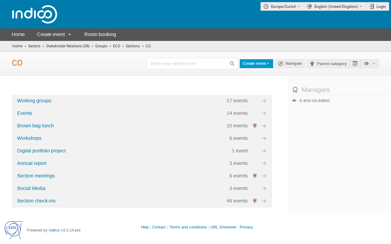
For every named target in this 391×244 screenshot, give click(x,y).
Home (18, 34)
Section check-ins (36, 201)
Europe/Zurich (283, 6)
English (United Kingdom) (336, 6)
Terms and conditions (188, 227)
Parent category (332, 64)
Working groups (34, 101)
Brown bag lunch (35, 126)
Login (381, 6)
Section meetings (36, 176)
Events (24, 113)
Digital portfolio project (41, 151)
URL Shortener (223, 227)
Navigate (290, 64)
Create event (51, 34)
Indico (54, 230)
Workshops (29, 138)
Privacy (246, 227)
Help (145, 227)
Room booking (100, 34)
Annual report (31, 163)
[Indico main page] (28, 14)
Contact (159, 227)
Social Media (31, 188)
